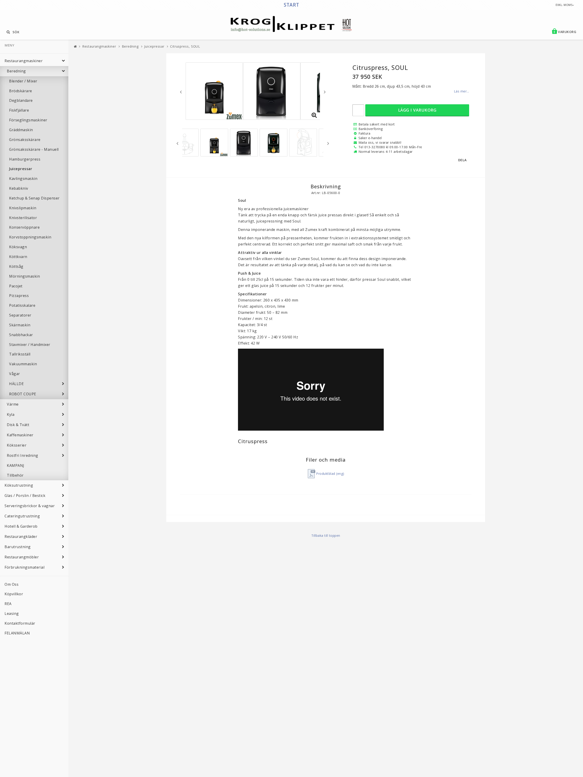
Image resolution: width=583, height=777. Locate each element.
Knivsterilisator (23, 217)
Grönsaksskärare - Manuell (34, 149)
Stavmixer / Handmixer (29, 344)
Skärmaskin (19, 324)
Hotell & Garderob (21, 526)
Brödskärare (20, 90)
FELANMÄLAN (17, 633)
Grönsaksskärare (25, 139)
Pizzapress (19, 295)
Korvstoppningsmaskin (30, 237)
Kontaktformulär (20, 623)
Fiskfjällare (19, 110)
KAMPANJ (15, 465)
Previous (181, 91)
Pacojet (16, 286)
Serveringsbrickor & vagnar (30, 505)
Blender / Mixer (23, 81)
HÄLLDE (16, 383)
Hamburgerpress (24, 159)
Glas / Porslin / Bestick (25, 495)
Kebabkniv (18, 188)
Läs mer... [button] (461, 91)
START (291, 5)
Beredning (16, 71)
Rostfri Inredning (22, 455)
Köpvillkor (14, 593)
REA (8, 603)
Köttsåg (16, 266)
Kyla (10, 414)
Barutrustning (18, 546)
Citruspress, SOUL (185, 46)
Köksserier (16, 445)
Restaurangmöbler (22, 557)
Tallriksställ (20, 354)
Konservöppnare (24, 227)
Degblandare (21, 100)
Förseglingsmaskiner (28, 120)
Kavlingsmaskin (23, 178)
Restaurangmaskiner (24, 60)
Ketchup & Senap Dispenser (34, 198)
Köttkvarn (18, 256)
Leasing (12, 613)
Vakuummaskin (23, 363)
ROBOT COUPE (22, 393)
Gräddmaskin (21, 129)
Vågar (14, 373)
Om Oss (11, 584)
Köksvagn (18, 246)
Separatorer (20, 315)
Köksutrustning (19, 485)
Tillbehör (15, 475)
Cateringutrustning (22, 516)
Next (325, 91)
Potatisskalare (22, 305)
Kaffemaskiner (20, 434)
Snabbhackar (21, 334)
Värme (13, 404)
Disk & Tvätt (18, 424)
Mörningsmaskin (24, 276)
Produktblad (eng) (330, 473)
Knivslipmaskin (22, 207)
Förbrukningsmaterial (24, 567)
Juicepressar (20, 168)
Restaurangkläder (21, 536)
